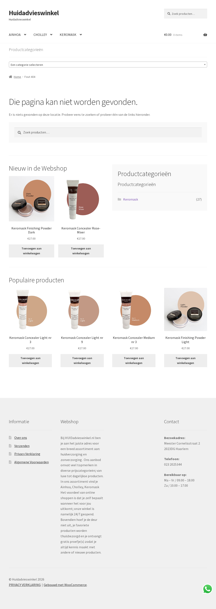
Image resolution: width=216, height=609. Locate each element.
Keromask (130, 199)
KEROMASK (68, 34)
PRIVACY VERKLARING (25, 585)
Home (17, 77)
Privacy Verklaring (27, 454)
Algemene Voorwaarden (31, 462)
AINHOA (15, 34)
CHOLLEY (40, 34)
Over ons (20, 437)
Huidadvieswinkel (34, 13)
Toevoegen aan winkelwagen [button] (32, 251)
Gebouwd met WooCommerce (65, 585)
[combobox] (108, 64)
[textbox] (108, 65)
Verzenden (22, 446)
